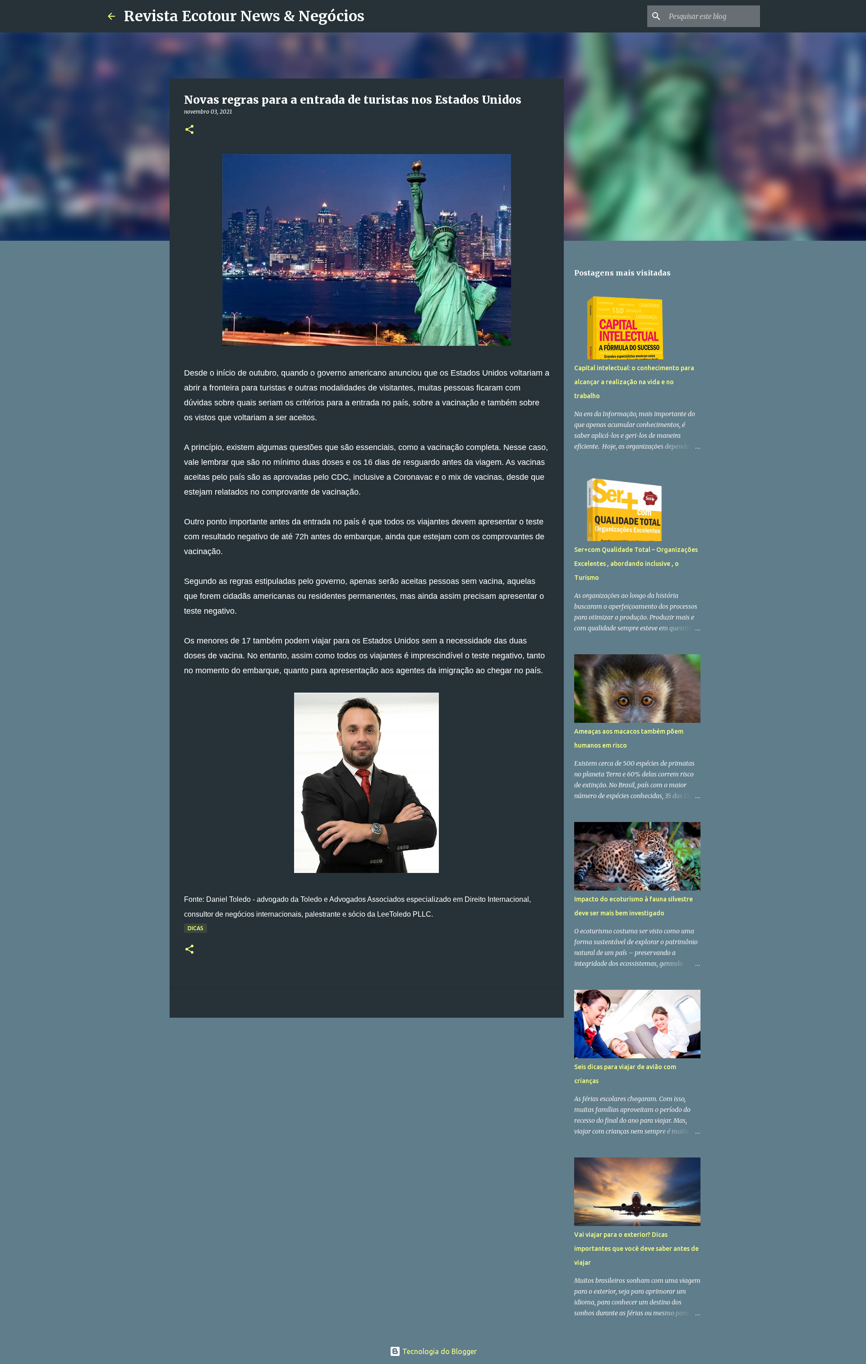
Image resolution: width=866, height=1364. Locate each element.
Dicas (195, 928)
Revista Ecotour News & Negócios (244, 16)
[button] (189, 130)
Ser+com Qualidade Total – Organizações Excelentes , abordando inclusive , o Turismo (636, 563)
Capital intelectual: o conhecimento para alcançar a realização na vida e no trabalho (634, 382)
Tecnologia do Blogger (439, 1351)
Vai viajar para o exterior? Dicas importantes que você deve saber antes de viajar (636, 1248)
